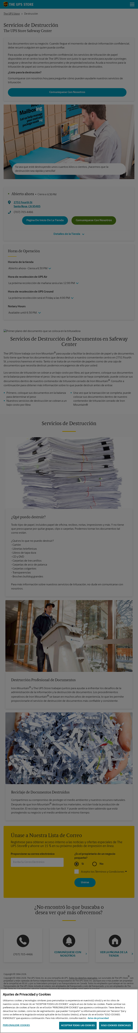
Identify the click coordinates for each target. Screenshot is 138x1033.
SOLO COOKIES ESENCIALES (116, 1025)
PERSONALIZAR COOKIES (16, 1025)
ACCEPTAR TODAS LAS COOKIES (78, 1025)
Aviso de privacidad (98, 1018)
